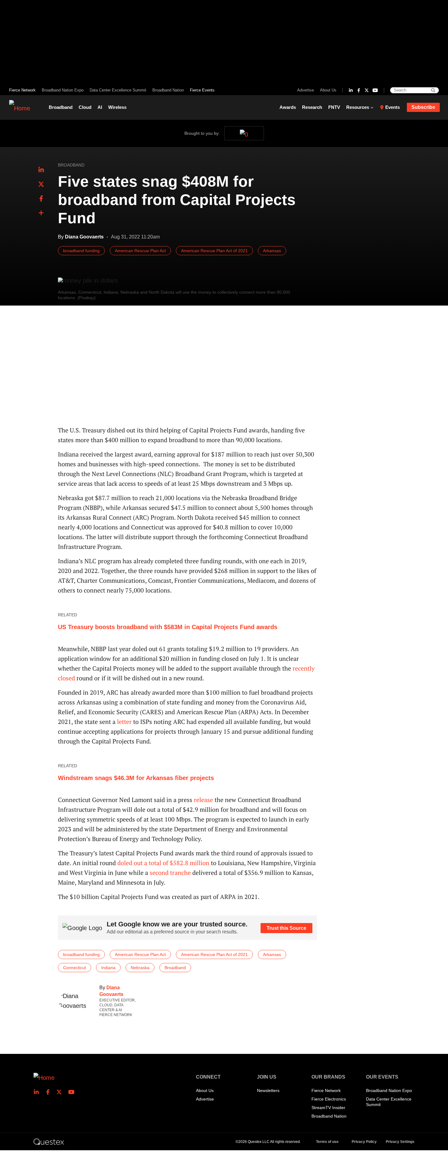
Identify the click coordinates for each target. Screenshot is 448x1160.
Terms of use (327, 1142)
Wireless (117, 107)
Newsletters (268, 1090)
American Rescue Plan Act (140, 250)
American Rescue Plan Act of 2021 (214, 250)
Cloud (85, 107)
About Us (328, 90)
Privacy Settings (400, 1142)
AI (100, 107)
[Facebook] (359, 90)
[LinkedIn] (351, 90)
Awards (287, 107)
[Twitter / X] (366, 90)
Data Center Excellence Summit (118, 90)
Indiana (108, 967)
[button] (41, 213)
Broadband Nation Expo (63, 90)
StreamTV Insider (328, 1107)
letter (124, 722)
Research (312, 107)
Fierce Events (202, 90)
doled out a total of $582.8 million (163, 863)
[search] (433, 90)
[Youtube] (375, 90)
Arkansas (272, 250)
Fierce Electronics (328, 1099)
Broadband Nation (168, 90)
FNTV (334, 107)
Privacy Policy (364, 1142)
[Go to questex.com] (49, 1141)
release (203, 800)
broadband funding (81, 250)
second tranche (170, 872)
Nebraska (140, 967)
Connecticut (74, 967)
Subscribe (423, 107)
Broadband (61, 107)
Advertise (305, 90)
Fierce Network (22, 90)
